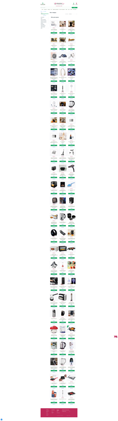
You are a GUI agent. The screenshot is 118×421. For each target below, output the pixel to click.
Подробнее (54, 34)
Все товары (44, 11)
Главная (41, 11)
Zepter (66, 9)
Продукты (45, 9)
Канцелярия (74, 9)
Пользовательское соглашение (60, 415)
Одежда (49, 9)
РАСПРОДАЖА (42, 24)
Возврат (47, 415)
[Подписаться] (69, 411)
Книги (42, 9)
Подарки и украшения (56, 9)
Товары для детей (43, 25)
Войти (57, 411)
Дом (51, 9)
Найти (74, 7)
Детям (71, 9)
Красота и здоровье (62, 9)
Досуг (69, 9)
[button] (76, 4)
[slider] (48, 13)
